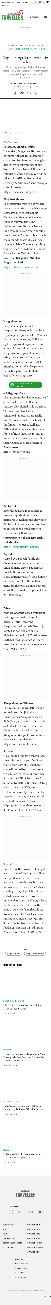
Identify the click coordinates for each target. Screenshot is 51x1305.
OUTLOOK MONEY (34, 1243)
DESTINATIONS (9, 1225)
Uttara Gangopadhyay (27, 83)
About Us (19, 1259)
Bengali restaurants (35, 953)
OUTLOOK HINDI (33, 1252)
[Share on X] (22, 93)
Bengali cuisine (14, 953)
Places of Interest (13, 1001)
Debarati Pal (9, 1013)
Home (11, 45)
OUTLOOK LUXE (33, 1234)
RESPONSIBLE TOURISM (12, 1243)
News (6, 1150)
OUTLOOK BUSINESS (35, 1238)
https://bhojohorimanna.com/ (21, 267)
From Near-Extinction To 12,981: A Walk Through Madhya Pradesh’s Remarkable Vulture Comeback (24, 1057)
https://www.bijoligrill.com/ (20, 547)
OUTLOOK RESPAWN (35, 1247)
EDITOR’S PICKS (9, 1247)
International (11, 1101)
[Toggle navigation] (45, 17)
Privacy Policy (21, 1268)
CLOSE (47, 1296)
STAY (5, 1229)
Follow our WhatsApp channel (24, 384)
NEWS (5, 1234)
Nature (7, 1049)
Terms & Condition (23, 1264)
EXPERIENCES (8, 1238)
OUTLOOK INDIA (33, 1225)
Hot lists (37, 45)
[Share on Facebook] (28, 93)
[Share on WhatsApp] (15, 93)
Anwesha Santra (10, 1065)
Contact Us (19, 1273)
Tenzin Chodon (10, 1113)
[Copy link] (35, 93)
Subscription (20, 1277)
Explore (23, 45)
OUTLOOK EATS (33, 1229)
